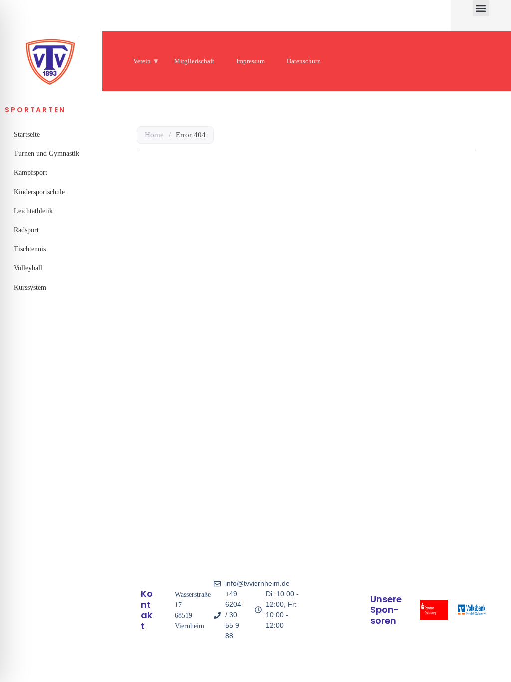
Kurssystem (30, 287)
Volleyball (28, 268)
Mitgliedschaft (194, 61)
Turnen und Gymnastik (46, 153)
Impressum (250, 61)
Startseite (27, 134)
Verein (142, 61)
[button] (481, 8)
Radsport (26, 230)
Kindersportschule (39, 192)
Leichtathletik (33, 211)
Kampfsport (30, 172)
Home (154, 135)
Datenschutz (303, 61)
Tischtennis (30, 249)
